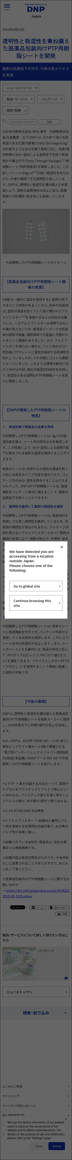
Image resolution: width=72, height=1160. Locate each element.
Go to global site (27, 586)
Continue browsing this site (32, 603)
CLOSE (61, 546)
